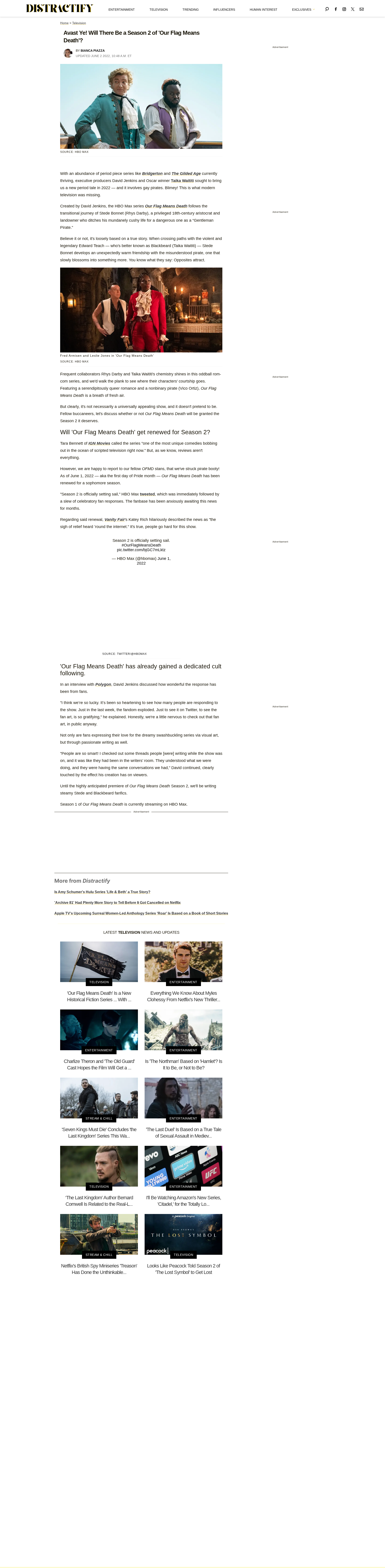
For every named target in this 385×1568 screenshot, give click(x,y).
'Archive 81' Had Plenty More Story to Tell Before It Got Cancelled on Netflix (117, 903)
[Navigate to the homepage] (60, 8)
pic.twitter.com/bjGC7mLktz (141, 550)
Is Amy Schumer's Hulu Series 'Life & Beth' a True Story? (102, 892)
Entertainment (122, 9)
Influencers (224, 9)
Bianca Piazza (93, 50)
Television (158, 9)
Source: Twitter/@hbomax (124, 653)
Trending (190, 9)
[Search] (327, 8)
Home (64, 23)
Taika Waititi (182, 180)
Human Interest (263, 9)
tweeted (147, 494)
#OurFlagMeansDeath (141, 545)
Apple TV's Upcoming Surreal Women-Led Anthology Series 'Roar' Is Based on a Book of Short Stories (141, 913)
